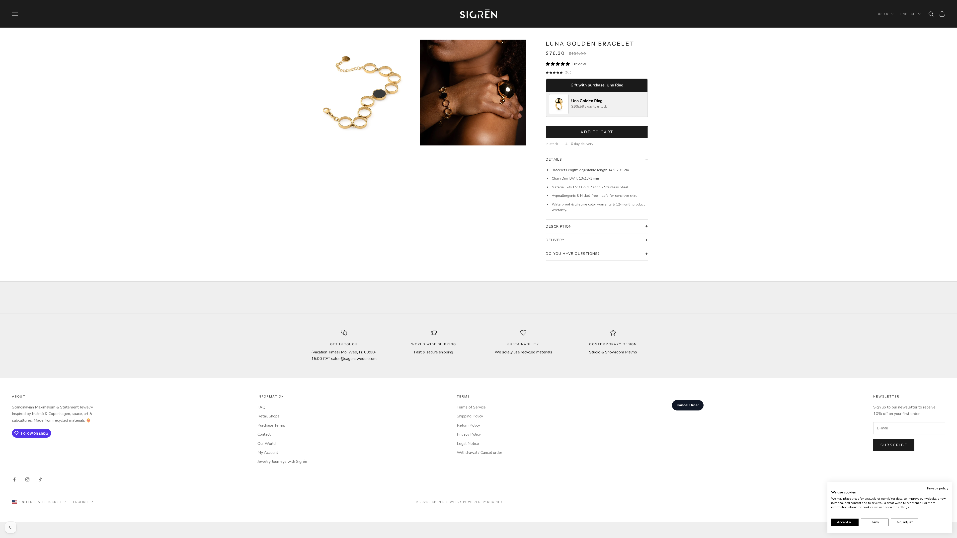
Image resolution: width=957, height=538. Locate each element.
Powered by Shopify (483, 502)
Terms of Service (471, 407)
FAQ (261, 407)
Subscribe (893, 445)
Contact (264, 434)
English (908, 14)
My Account (267, 452)
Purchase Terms (271, 425)
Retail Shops (268, 416)
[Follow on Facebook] (14, 479)
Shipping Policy (470, 416)
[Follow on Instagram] (27, 479)
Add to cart (596, 132)
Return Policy (468, 425)
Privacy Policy (469, 434)
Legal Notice (468, 443)
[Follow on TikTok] (40, 479)
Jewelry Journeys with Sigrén (282, 461)
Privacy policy (937, 488)
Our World (266, 443)
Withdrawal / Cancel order (479, 452)
